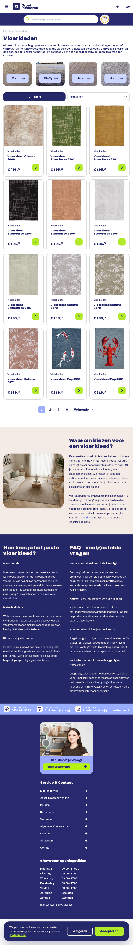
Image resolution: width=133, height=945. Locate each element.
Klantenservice (49, 790)
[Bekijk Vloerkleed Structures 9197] (35, 316)
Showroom (47, 840)
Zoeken (27, 19)
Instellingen (18, 935)
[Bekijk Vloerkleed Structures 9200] (35, 241)
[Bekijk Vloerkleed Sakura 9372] (122, 316)
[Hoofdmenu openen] (6, 6)
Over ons (45, 833)
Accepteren (109, 931)
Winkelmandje (128, 6)
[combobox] (61, 19)
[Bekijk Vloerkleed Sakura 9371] (35, 390)
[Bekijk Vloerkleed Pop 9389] (122, 390)
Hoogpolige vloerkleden (109, 682)
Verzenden (46, 819)
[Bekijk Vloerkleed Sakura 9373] (79, 316)
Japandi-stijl (86, 517)
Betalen (45, 805)
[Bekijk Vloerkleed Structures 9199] (79, 241)
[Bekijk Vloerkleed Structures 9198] (122, 241)
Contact (117, 6)
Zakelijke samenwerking (54, 798)
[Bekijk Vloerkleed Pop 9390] (79, 390)
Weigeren (80, 931)
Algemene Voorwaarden (54, 826)
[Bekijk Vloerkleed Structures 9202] (79, 167)
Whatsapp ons (58, 766)
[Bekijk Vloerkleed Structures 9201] (122, 167)
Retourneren (47, 812)
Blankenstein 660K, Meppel (56, 905)
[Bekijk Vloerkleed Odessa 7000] (35, 167)
